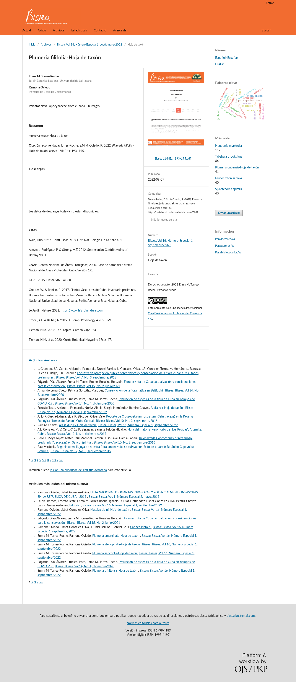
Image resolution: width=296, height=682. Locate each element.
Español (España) (226, 57)
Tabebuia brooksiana (228, 156)
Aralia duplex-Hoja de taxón (78, 425)
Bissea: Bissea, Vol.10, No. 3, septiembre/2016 (126, 421)
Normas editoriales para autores (148, 623)
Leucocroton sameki (228, 178)
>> (61, 460)
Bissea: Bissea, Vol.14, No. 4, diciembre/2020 (84, 403)
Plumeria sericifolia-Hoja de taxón (115, 553)
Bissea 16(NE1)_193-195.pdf (172, 158)
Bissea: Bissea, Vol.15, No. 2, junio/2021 (93, 386)
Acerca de (119, 30)
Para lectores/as (225, 239)
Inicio (32, 44)
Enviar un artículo (229, 213)
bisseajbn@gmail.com (241, 615)
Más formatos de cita (164, 220)
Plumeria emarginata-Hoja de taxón (116, 535)
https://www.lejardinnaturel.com (82, 310)
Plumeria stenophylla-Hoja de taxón (116, 544)
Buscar (266, 30)
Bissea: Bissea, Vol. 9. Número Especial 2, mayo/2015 (124, 496)
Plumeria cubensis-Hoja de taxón (237, 167)
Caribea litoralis (140, 527)
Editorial (75, 505)
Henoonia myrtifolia (228, 145)
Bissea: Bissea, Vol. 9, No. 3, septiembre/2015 (80, 451)
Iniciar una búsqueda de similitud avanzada (78, 470)
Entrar (270, 3)
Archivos (58, 30)
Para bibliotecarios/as (228, 252)
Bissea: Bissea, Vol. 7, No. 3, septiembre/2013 (86, 377)
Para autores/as (224, 246)
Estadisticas (79, 30)
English (219, 64)
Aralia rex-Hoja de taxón (167, 408)
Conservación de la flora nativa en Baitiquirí (134, 390)
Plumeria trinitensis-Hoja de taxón (115, 570)
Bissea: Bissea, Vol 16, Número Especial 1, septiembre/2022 (138, 425)
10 (54, 460)
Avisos (42, 30)
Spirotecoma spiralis (228, 189)
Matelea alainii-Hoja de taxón (110, 509)
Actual (26, 30)
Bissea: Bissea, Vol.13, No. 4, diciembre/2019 (76, 434)
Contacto (100, 30)
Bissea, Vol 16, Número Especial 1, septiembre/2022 (89, 44)
